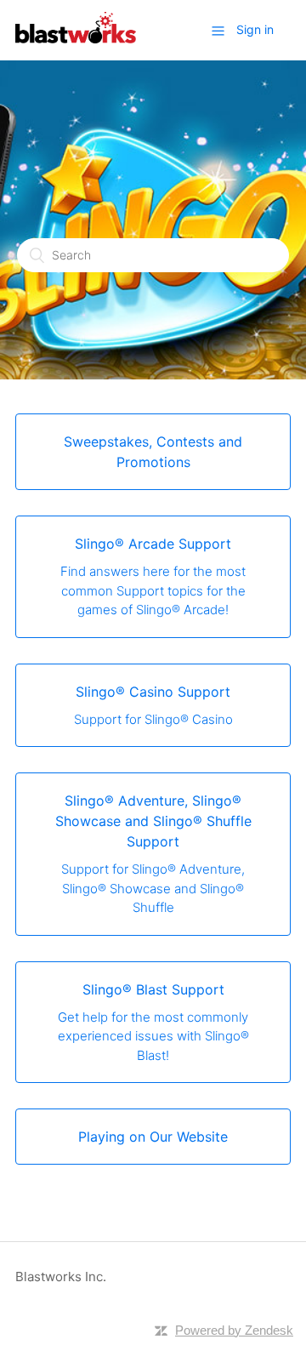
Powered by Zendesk (234, 1330)
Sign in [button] (255, 29)
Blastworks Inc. (60, 1276)
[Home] (75, 39)
